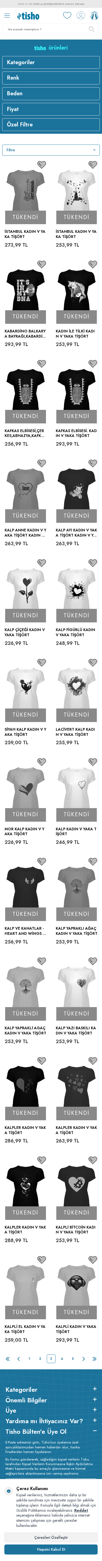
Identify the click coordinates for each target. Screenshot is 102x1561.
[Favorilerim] (67, 15)
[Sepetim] (94, 15)
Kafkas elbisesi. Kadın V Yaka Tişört (76, 433)
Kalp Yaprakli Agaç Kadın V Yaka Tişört (25, 1031)
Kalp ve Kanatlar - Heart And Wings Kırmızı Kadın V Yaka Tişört (25, 931)
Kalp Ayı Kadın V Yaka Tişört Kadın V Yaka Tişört (76, 533)
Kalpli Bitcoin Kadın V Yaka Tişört (75, 1230)
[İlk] (8, 1359)
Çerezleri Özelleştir (51, 1537)
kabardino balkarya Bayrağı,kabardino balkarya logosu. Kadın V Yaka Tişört (25, 334)
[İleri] (84, 1359)
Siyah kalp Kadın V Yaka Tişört (25, 732)
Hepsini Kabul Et (51, 1549)
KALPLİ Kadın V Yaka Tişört (76, 1329)
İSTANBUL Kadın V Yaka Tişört (76, 234)
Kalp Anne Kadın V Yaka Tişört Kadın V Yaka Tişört (25, 533)
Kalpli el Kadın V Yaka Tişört (25, 1329)
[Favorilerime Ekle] (42, 165)
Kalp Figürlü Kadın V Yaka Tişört (75, 632)
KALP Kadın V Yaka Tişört (76, 832)
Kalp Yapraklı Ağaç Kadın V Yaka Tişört (76, 931)
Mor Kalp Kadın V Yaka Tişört (24, 832)
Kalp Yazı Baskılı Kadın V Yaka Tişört (76, 1031)
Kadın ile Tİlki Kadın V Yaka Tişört (75, 334)
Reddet (81, 1510)
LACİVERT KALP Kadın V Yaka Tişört (75, 732)
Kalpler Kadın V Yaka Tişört (25, 1130)
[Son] (95, 1359)
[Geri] (18, 1359)
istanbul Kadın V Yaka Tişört (25, 234)
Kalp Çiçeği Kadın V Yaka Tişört (25, 632)
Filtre (11, 150)
